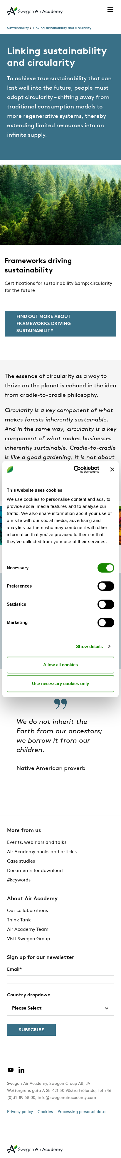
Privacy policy (20, 1112)
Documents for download (35, 870)
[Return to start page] (35, 11)
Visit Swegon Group (28, 939)
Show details (89, 646)
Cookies (45, 1112)
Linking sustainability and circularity (62, 28)
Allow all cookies (60, 664)
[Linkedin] (21, 1072)
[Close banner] (112, 469)
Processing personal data (81, 1112)
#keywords (19, 880)
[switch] (106, 586)
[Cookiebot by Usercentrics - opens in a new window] (75, 469)
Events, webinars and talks (36, 842)
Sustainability (18, 28)
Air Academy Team (27, 929)
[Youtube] (10, 1072)
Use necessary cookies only (60, 683)
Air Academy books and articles (42, 852)
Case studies (21, 861)
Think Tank (19, 920)
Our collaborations (27, 910)
